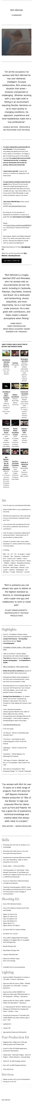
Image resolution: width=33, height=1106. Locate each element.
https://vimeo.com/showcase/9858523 (18, 225)
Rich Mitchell (6, 1100)
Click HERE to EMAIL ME (11, 260)
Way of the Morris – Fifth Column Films (15, 666)
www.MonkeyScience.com (17, 206)
